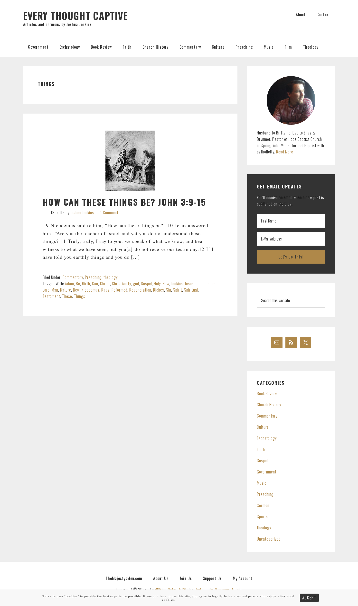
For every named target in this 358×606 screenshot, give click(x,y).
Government (266, 472)
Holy (157, 283)
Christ (105, 283)
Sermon (263, 505)
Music (261, 483)
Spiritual (191, 290)
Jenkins (177, 283)
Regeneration (140, 290)
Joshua (210, 283)
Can (95, 283)
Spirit (177, 290)
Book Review (267, 393)
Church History (269, 405)
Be (78, 283)
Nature (65, 290)
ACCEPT (309, 598)
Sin (168, 290)
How (166, 283)
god (136, 283)
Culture (263, 427)
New (76, 290)
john (199, 283)
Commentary (73, 277)
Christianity (121, 283)
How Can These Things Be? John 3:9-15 (124, 201)
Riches (158, 290)
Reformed (119, 290)
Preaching (93, 277)
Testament (51, 296)
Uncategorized (269, 539)
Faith (261, 449)
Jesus (189, 283)
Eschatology (267, 438)
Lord (46, 290)
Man (55, 290)
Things (79, 296)
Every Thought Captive (75, 15)
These (67, 296)
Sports (262, 516)
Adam (69, 283)
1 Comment (109, 212)
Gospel (146, 283)
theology (111, 277)
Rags (105, 290)
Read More (284, 152)
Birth (86, 283)
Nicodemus (90, 290)
